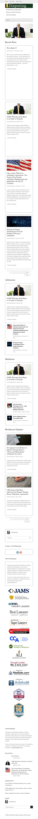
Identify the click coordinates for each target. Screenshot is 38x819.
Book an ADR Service (13, 12)
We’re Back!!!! (12, 48)
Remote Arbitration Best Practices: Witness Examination (17, 793)
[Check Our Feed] (20, 552)
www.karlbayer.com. (12, 582)
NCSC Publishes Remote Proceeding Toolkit (19, 417)
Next (31, 31)
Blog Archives (19, 1)
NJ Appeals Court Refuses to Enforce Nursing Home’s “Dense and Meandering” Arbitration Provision (17, 451)
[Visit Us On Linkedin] (17, 552)
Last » (27, 274)
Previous (6, 31)
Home (6, 1)
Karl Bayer (11, 815)
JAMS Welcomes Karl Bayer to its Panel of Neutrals (17, 118)
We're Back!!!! (15, 756)
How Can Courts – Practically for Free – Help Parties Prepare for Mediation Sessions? (20, 406)
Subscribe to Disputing (13, 10)
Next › (27, 272)
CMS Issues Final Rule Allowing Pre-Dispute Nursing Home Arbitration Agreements (17, 492)
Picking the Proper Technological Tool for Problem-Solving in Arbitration (15, 232)
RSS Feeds (11, 1)
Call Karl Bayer (11, 15)
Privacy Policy (27, 815)
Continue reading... (12, 68)
